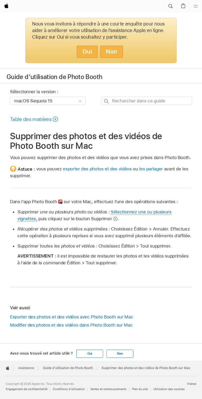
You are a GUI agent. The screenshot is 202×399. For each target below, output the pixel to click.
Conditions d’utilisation (69, 389)
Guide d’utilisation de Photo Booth (54, 77)
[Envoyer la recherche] (106, 101)
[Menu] (195, 6)
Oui (87, 51)
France (191, 384)
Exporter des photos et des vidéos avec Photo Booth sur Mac (71, 316)
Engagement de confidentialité (26, 389)
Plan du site (140, 389)
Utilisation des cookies (169, 389)
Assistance (26, 368)
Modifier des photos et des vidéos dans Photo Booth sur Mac (71, 325)
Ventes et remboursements (108, 389)
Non (111, 51)
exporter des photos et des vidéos (97, 168)
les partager (151, 168)
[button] (170, 6)
